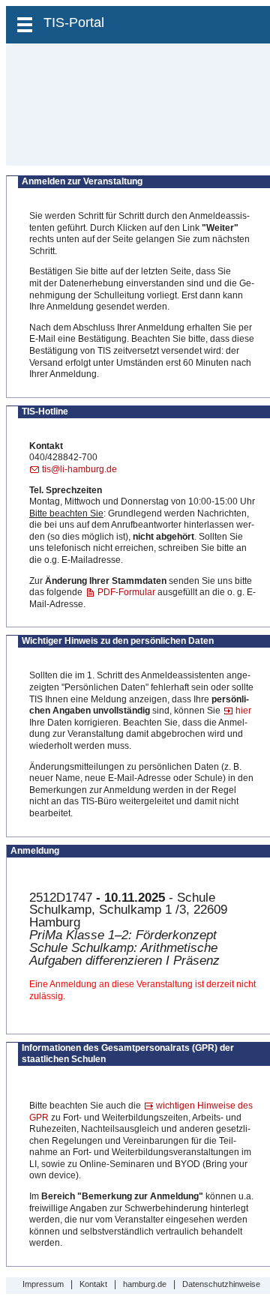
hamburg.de (144, 1284)
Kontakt (93, 1284)
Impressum (43, 1284)
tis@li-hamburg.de (79, 469)
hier (243, 710)
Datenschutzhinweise (221, 1284)
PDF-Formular (126, 592)
